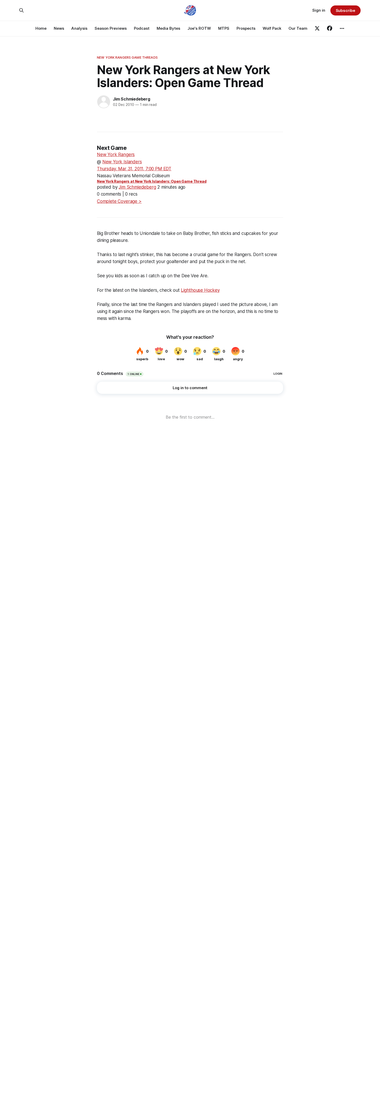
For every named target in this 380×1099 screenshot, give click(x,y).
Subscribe (345, 10)
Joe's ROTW (199, 28)
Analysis (79, 28)
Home (41, 28)
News (59, 28)
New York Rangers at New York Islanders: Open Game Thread (151, 181)
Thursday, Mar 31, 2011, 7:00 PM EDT (134, 168)
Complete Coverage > (119, 201)
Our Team (297, 28)
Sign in (318, 10)
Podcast (141, 28)
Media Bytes (168, 28)
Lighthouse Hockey (200, 290)
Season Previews (111, 28)
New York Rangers (116, 154)
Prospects (246, 28)
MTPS (223, 28)
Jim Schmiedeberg (131, 99)
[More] (342, 28)
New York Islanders (122, 161)
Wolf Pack (272, 28)
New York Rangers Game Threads (127, 57)
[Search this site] (21, 10)
